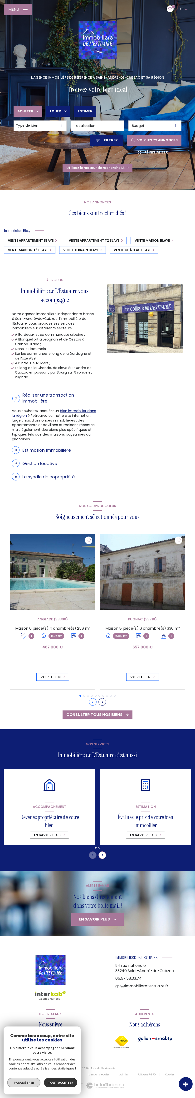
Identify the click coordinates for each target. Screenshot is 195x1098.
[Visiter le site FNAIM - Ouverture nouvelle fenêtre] (121, 1042)
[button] (102, 702)
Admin (123, 1074)
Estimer (85, 111)
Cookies (170, 1074)
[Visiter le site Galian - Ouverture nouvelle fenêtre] (155, 1039)
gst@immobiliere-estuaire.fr (141, 986)
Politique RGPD (146, 1074)
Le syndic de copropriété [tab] (48, 477)
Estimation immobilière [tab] (46, 450)
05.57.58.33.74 (128, 978)
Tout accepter (60, 1082)
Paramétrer (24, 1082)
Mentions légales (99, 1074)
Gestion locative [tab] (39, 463)
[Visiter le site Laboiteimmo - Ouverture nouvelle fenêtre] (105, 1085)
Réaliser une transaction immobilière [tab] (48, 398)
